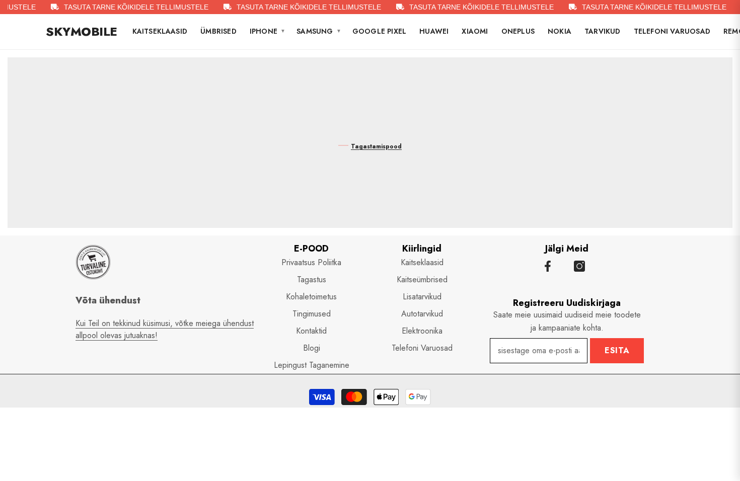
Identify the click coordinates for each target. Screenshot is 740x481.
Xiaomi (475, 31)
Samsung (319, 31)
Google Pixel (379, 31)
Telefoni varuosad (672, 31)
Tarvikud (602, 31)
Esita (617, 350)
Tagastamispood (376, 146)
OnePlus (518, 31)
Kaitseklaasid (160, 31)
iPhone (267, 31)
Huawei (434, 31)
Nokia (559, 31)
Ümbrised (218, 31)
